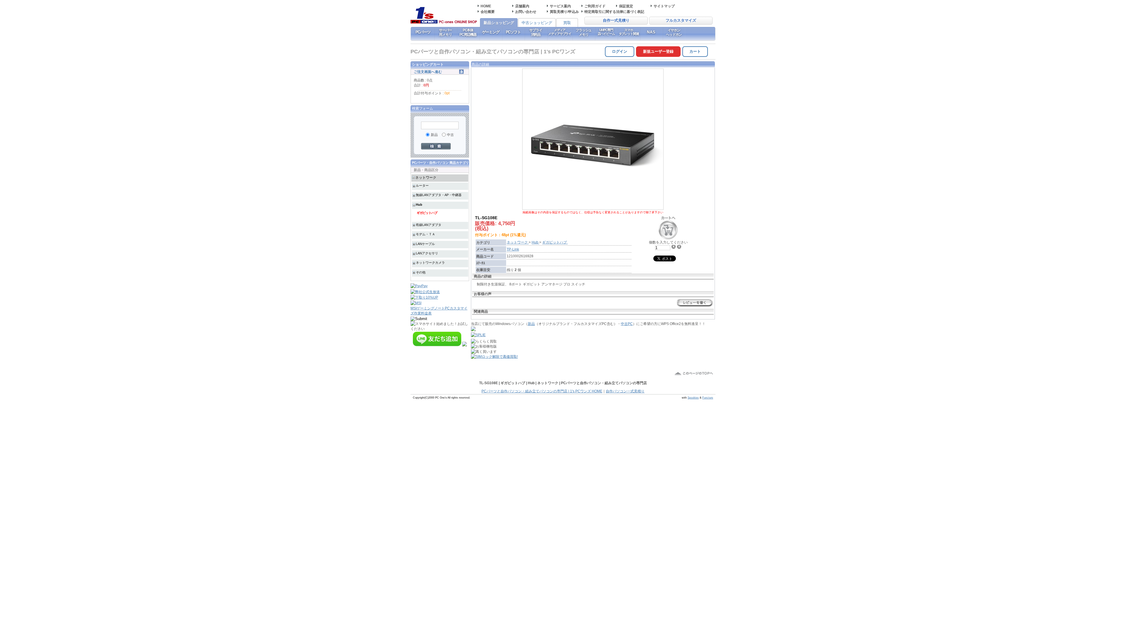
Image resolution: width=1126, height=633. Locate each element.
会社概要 (488, 11)
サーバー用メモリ (445, 32)
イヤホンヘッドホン (674, 32)
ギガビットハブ (427, 213)
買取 (567, 23)
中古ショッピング (537, 23)
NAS (651, 32)
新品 (531, 324)
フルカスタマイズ (681, 20)
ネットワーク (425, 177)
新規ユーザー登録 (658, 51)
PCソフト (513, 32)
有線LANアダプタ (428, 225)
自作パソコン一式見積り (625, 391)
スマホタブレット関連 (629, 31)
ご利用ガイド (595, 6)
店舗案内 (522, 6)
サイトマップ (664, 6)
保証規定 (626, 6)
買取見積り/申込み (564, 11)
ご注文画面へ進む (428, 72)
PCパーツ (423, 32)
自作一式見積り (616, 20)
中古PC (627, 324)
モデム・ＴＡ (425, 234)
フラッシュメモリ (583, 32)
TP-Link (513, 249)
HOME (486, 6)
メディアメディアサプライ (559, 31)
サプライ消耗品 (535, 32)
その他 (420, 272)
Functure (707, 397)
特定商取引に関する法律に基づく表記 (614, 11)
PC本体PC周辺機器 (467, 32)
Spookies (693, 397)
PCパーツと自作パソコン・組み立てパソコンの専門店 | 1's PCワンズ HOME (541, 391)
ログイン (619, 51)
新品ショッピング (499, 23)
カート (695, 51)
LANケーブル (425, 244)
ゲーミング (490, 32)
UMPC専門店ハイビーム (606, 31)
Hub (419, 204)
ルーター (422, 185)
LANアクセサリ (427, 253)
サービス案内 (560, 6)
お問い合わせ (525, 11)
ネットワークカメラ (430, 262)
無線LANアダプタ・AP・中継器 (439, 195)
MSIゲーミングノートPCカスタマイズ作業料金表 (439, 310)
